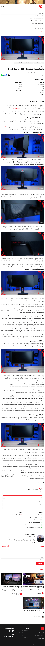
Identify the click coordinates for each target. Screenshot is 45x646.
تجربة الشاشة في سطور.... (38, 28)
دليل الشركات (21, 633)
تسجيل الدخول (4, 546)
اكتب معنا (21, 635)
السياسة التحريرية (26, 637)
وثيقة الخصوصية (20, 632)
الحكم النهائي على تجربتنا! (38, 31)
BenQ (40, 483)
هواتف (28, 635)
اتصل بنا (28, 632)
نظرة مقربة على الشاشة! (39, 15)
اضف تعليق (40, 563)
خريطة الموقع (27, 633)
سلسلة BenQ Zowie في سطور (36, 18)
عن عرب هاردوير (26, 630)
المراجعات (37, 62)
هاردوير (42, 66)
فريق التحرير (21, 630)
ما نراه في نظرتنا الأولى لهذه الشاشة (35, 20)
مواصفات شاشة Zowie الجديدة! (37, 23)
